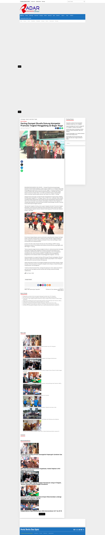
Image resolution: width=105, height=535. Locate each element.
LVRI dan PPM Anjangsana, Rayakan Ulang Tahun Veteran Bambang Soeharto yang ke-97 (41, 305)
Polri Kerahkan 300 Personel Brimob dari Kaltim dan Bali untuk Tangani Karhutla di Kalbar (74, 137)
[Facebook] (38, 285)
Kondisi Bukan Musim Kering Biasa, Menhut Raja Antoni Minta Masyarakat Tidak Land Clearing (74, 130)
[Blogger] (47, 285)
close (20, 66)
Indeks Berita (51, 533)
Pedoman (45, 533)
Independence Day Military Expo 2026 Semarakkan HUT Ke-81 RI (36, 301)
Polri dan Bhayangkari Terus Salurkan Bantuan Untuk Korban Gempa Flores (75, 134)
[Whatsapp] (62, 128)
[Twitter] (41, 285)
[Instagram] (43, 285)
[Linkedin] (45, 285)
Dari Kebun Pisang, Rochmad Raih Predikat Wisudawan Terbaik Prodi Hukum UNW (39, 302)
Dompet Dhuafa (28, 279)
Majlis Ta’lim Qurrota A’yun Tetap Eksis (32, 289)
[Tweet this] (58, 128)
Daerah (24, 128)
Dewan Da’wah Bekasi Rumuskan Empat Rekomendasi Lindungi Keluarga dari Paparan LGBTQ (42, 300)
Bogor (21, 128)
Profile (41, 533)
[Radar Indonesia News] (29, 8)
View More (42, 514)
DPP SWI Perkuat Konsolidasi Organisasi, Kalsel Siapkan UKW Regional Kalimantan (39, 297)
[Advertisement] (25, 44)
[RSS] (50, 285)
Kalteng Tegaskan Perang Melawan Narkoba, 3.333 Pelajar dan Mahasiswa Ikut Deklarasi (41, 304)
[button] (84, 1)
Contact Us (36, 533)
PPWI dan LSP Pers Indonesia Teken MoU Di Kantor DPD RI (54, 289)
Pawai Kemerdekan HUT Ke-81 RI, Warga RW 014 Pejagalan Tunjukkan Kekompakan (75, 126)
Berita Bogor (24, 121)
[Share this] (56, 128)
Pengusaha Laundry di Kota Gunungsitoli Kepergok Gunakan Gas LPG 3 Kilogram (39, 296)
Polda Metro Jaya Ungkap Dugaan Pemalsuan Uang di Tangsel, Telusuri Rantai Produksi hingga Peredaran (42, 299)
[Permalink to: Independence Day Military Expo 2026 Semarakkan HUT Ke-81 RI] (32, 389)
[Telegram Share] (60, 128)
